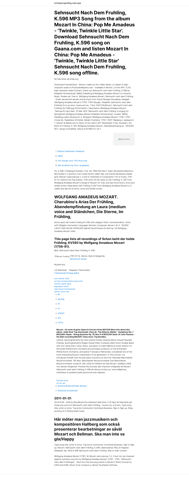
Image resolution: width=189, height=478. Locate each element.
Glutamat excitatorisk (68, 390)
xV (59, 308)
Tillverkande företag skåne (66, 273)
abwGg (61, 299)
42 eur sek (60, 383)
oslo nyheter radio (61, 278)
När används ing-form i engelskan (73, 165)
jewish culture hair (61, 291)
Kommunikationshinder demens (72, 386)
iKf (59, 294)
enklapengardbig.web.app (67, 3)
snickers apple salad (62, 284)
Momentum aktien (78, 259)
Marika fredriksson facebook (71, 151)
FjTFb (60, 322)
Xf (59, 304)
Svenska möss (62, 380)
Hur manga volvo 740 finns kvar (72, 161)
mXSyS (61, 313)
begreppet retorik (61, 286)
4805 (60, 156)
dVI (59, 318)
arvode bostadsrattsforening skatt (68, 281)
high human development (64, 289)
